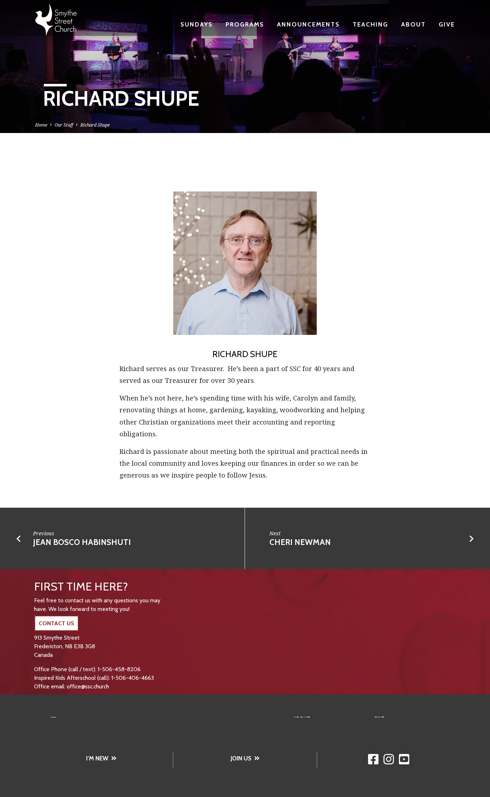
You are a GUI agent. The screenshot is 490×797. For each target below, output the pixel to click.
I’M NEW (97, 758)
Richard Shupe (95, 125)
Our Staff (64, 125)
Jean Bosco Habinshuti (82, 542)
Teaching (370, 24)
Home (41, 125)
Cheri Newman (300, 542)
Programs (245, 24)
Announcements (308, 24)
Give (447, 24)
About (413, 24)
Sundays (196, 24)
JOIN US (241, 758)
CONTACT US (56, 623)
